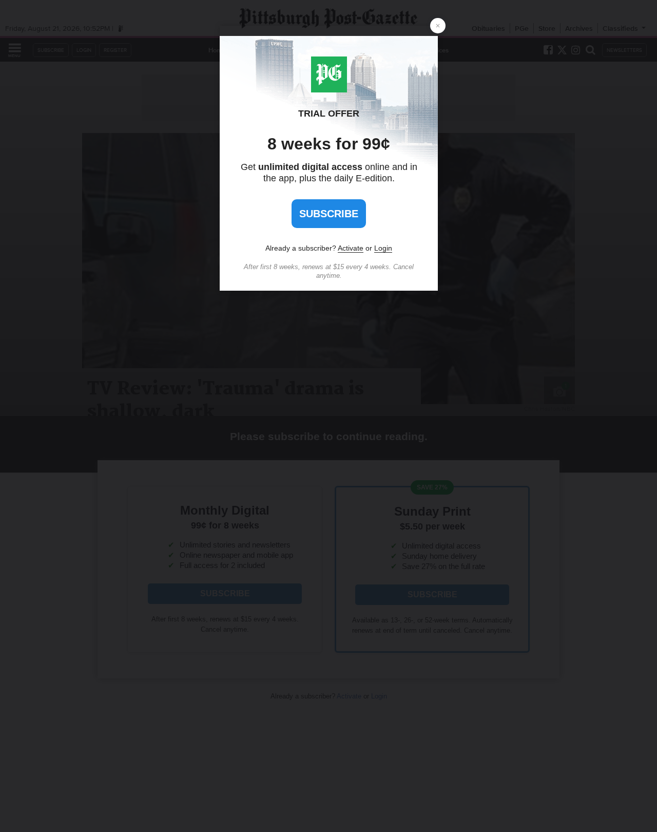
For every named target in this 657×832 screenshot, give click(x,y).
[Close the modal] (438, 25)
